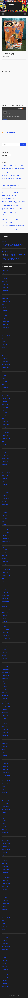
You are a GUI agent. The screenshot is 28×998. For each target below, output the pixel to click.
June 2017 (4, 584)
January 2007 (5, 940)
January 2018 (5, 564)
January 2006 (5, 974)
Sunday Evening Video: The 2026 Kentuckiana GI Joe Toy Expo (12, 250)
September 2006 (6, 952)
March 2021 (5, 455)
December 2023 (5, 361)
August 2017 (5, 578)
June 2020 (4, 481)
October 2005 (5, 983)
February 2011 (5, 800)
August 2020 (5, 475)
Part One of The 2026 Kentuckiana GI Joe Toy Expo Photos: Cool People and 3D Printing (13, 245)
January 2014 (5, 701)
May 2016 (4, 621)
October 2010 (5, 812)
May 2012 (4, 758)
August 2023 (5, 372)
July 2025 (4, 307)
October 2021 (5, 435)
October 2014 (5, 675)
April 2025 (4, 315)
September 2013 (6, 712)
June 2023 (4, 378)
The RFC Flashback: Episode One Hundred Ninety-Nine (14, 213)
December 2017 (5, 567)
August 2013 (5, 715)
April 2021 (4, 452)
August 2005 (5, 989)
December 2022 (5, 395)
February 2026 (5, 287)
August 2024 (5, 338)
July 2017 (4, 581)
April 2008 (4, 897)
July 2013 (4, 718)
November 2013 (6, 706)
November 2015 (6, 638)
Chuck (3, 258)
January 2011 (5, 803)
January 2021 (5, 461)
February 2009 (5, 869)
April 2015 (4, 658)
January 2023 (5, 392)
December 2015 (5, 635)
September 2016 (6, 609)
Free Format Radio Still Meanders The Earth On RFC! (13, 226)
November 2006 (6, 946)
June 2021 (4, 447)
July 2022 (4, 410)
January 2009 (5, 872)
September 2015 (6, 644)
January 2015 (5, 666)
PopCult (14, 4)
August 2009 (5, 852)
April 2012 (4, 761)
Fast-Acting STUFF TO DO (8, 198)
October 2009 (5, 846)
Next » (3, 65)
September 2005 (6, 986)
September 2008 (6, 883)
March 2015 (5, 661)
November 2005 (6, 980)
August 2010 (5, 818)
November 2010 (6, 809)
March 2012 (5, 763)
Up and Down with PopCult (8, 217)
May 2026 (4, 278)
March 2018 (5, 558)
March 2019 (5, 524)
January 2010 (5, 837)
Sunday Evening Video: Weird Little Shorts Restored (12, 209)
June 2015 (4, 652)
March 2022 (5, 421)
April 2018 (4, 555)
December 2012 (5, 738)
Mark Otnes (5, 244)
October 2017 (5, 572)
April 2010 (4, 829)
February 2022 (5, 424)
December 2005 (5, 977)
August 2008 (5, 886)
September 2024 (6, 335)
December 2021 (5, 430)
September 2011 (6, 780)
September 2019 (6, 507)
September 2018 (6, 541)
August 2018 (5, 544)
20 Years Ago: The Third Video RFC (10, 219)
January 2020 (5, 495)
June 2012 (4, 755)
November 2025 (6, 295)
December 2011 (5, 772)
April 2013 (4, 726)
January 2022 (5, 427)
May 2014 (4, 689)
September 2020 (6, 472)
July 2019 (4, 512)
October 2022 (5, 401)
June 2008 (4, 892)
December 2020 (5, 464)
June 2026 (4, 275)
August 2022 (5, 407)
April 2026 (4, 281)
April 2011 (4, 795)
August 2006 (5, 954)
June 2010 (4, 823)
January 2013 (5, 735)
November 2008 (6, 877)
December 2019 (5, 498)
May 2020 (4, 484)
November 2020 (6, 467)
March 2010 (5, 832)
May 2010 (4, 826)
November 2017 (6, 569)
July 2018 (4, 547)
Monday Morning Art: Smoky (9, 182)
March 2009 (5, 866)
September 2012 (6, 746)
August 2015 (5, 646)
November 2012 (6, 741)
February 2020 (5, 492)
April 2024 (4, 350)
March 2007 (5, 934)
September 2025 (6, 301)
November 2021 (6, 432)
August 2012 (5, 749)
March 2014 (5, 695)
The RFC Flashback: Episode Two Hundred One (13, 136)
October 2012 (5, 743)
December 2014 (5, 669)
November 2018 (6, 535)
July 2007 (4, 923)
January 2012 (5, 769)
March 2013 (5, 729)
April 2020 (4, 487)
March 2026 (5, 284)
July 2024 (4, 341)
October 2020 (5, 469)
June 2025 (4, 310)
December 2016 (5, 601)
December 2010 (5, 806)
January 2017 (5, 598)
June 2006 (4, 960)
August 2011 (5, 783)
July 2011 (4, 786)
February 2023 (5, 390)
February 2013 (5, 732)
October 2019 (5, 504)
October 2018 (5, 538)
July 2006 (4, 957)
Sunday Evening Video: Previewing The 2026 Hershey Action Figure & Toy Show (12, 186)
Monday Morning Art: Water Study (10, 205)
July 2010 (4, 820)
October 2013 (5, 709)
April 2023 (4, 384)
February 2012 (5, 766)
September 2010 (6, 815)
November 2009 (6, 843)
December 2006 (5, 943)
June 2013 (4, 721)
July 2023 (4, 375)
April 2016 (4, 624)
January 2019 (5, 529)
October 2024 (5, 333)
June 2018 (4, 549)
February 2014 (5, 698)
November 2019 (6, 501)
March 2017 (5, 592)
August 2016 (5, 612)
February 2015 (5, 664)
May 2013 (4, 723)
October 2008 (5, 880)
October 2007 (5, 915)
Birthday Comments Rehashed (9, 195)
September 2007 (6, 917)
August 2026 (5, 270)
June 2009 (4, 857)
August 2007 (5, 920)
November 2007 (6, 912)
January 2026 (5, 290)
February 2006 (5, 972)
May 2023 (4, 381)
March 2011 (5, 798)
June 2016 (4, 618)
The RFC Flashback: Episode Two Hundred (12, 189)
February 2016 (5, 629)
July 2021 (4, 444)
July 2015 (4, 649)
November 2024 (6, 330)
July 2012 (4, 752)
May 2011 (4, 792)
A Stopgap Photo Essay (7, 172)
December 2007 (5, 909)
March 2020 (5, 489)
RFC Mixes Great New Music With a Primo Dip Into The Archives (14, 179)
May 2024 (4, 347)
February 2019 (5, 527)
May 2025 (4, 313)
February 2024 (5, 355)
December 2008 (5, 875)
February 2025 (5, 321)
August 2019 (5, 509)
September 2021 (6, 438)
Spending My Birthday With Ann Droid (11, 192)
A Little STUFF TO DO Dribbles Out (10, 175)
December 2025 (5, 293)
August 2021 (5, 441)
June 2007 (4, 926)
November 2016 (6, 604)
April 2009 (4, 863)
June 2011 (4, 789)
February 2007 (5, 937)
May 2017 (4, 586)
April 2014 (4, 692)
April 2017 (4, 589)
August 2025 (5, 304)
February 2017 (5, 595)
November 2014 (6, 672)
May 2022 (4, 415)
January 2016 (5, 632)
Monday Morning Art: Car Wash (9, 229)
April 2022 (4, 418)
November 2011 (6, 775)
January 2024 (5, 358)
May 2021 (4, 450)
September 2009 (6, 849)
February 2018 (5, 561)
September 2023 (6, 370)
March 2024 (5, 353)
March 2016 (5, 626)
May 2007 (4, 929)
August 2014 (5, 681)
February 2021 (5, 458)
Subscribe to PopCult (9, 132)
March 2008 (5, 900)
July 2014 (4, 683)
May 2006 (4, 963)
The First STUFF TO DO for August (10, 222)
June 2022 (4, 412)
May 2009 (4, 860)
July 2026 (4, 273)
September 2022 (6, 404)
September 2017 (6, 575)
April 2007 (4, 932)
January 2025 (5, 324)
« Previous (4, 61)
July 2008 (4, 889)
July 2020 (4, 478)
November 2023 (6, 364)
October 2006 (5, 949)
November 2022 (6, 398)
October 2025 (5, 298)
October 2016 (5, 606)
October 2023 (5, 367)
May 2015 (4, 655)
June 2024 (4, 344)
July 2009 (4, 855)
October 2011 (5, 778)
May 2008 (4, 895)
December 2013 (5, 703)
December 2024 (5, 327)
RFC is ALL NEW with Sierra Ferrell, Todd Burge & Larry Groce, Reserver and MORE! (13, 202)
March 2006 (5, 969)
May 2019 (4, 518)
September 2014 (6, 678)
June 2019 (4, 515)
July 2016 (4, 615)
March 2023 (5, 387)
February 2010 (5, 835)
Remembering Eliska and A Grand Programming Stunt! (13, 169)
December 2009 (5, 840)
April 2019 (4, 521)
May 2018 (4, 552)
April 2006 (4, 966)
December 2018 (5, 532)
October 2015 (5, 641)
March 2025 (5, 318)
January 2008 (5, 906)
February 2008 (5, 903)
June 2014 (4, 686)
